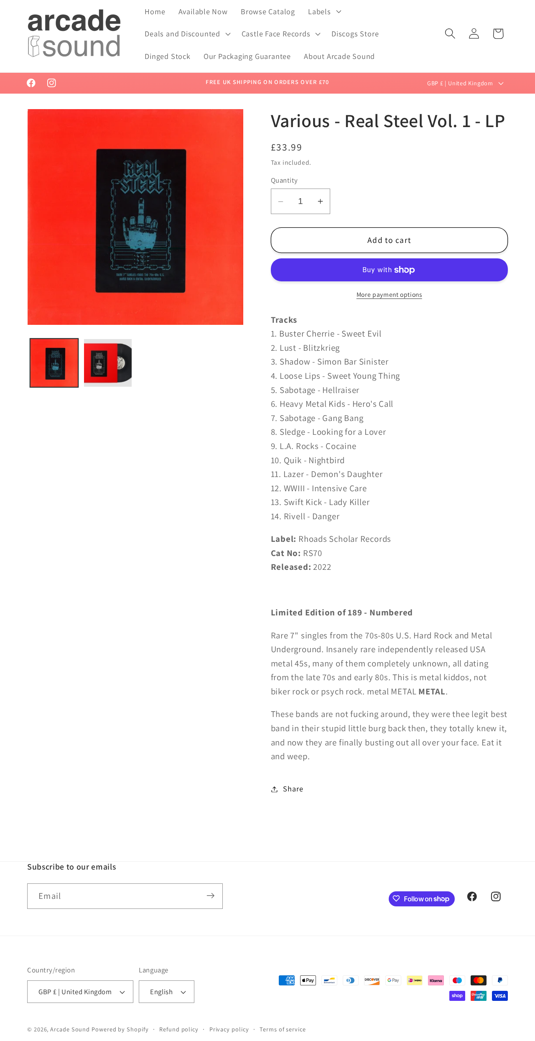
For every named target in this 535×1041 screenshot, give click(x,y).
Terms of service (283, 1029)
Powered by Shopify (120, 1029)
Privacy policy (229, 1029)
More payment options (389, 294)
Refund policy (179, 1029)
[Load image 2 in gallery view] (108, 363)
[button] (324, 11)
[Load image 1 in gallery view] (54, 363)
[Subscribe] (210, 895)
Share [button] (293, 789)
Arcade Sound (70, 1029)
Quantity (284, 180)
